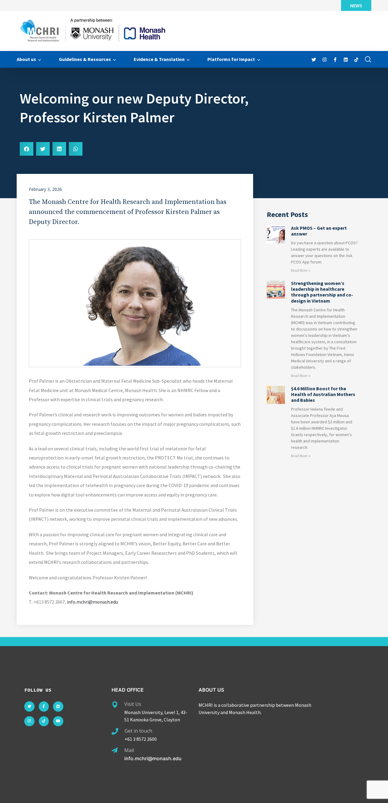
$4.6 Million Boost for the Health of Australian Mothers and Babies (323, 394)
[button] (26, 149)
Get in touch (138, 730)
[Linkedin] (58, 706)
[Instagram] (29, 721)
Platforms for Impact (231, 59)
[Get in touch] (115, 731)
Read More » (300, 271)
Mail (129, 750)
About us (26, 59)
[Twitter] (29, 706)
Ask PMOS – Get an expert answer (319, 231)
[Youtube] (58, 721)
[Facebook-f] (44, 706)
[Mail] (115, 750)
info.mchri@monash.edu (92, 602)
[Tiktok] (44, 721)
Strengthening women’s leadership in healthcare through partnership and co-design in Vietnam (322, 292)
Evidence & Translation (159, 59)
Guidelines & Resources (85, 59)
